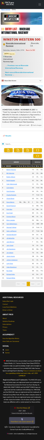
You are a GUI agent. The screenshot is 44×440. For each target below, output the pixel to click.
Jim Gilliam (10, 253)
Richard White (11, 278)
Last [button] (38, 284)
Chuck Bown (10, 198)
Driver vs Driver (7, 310)
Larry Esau (10, 263)
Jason (7, 350)
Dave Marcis (10, 202)
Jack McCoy (10, 242)
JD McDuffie (10, 238)
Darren (7, 353)
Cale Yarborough (12, 184)
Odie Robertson (12, 267)
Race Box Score (10, 80)
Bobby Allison (11, 177)
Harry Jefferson (11, 231)
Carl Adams (10, 188)
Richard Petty (11, 274)
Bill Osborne (10, 173)
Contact (5, 304)
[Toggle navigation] (40, 4)
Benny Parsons (11, 169)
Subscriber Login (8, 301)
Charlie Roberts (11, 195)
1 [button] (28, 284)
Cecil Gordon (11, 191)
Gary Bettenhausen (12, 224)
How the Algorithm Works (11, 338)
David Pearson (11, 206)
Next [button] (32, 284)
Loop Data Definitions (10, 307)
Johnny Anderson (12, 260)
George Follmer (11, 227)
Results (8, 136)
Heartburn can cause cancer (21, 421)
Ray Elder (9, 271)
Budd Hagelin (11, 180)
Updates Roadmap (9, 321)
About (5, 318)
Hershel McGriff (11, 234)
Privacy (5, 327)
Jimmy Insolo (11, 256)
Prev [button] (23, 284)
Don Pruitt (10, 213)
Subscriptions (7, 324)
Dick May (9, 209)
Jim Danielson (11, 249)
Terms (5, 330)
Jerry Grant (10, 245)
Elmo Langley (11, 220)
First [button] (18, 284)
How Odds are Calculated (11, 341)
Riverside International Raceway (15, 44)
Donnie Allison (11, 216)
